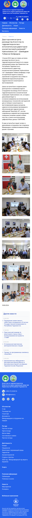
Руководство (6, 411)
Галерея (4, 420)
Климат (4, 445)
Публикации (6, 476)
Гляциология (6, 448)
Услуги (16, 25)
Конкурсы (5, 489)
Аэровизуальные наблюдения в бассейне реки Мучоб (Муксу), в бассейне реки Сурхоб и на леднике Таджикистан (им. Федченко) (15, 363)
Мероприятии (6, 487)
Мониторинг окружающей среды (13, 450)
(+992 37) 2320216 (23, 16)
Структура (5, 414)
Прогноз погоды (7, 428)
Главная (4, 23)
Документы (6, 416)
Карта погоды (6, 431)
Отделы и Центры (8, 457)
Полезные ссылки (8, 479)
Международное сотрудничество (13, 418)
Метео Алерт (6, 433)
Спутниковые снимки (9, 436)
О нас (4, 409)
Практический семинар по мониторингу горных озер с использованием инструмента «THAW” (14, 335)
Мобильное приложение (10, 496)
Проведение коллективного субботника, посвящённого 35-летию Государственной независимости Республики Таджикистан (16, 323)
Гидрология (5, 452)
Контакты (5, 31)
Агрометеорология (8, 455)
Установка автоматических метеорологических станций (13, 345)
